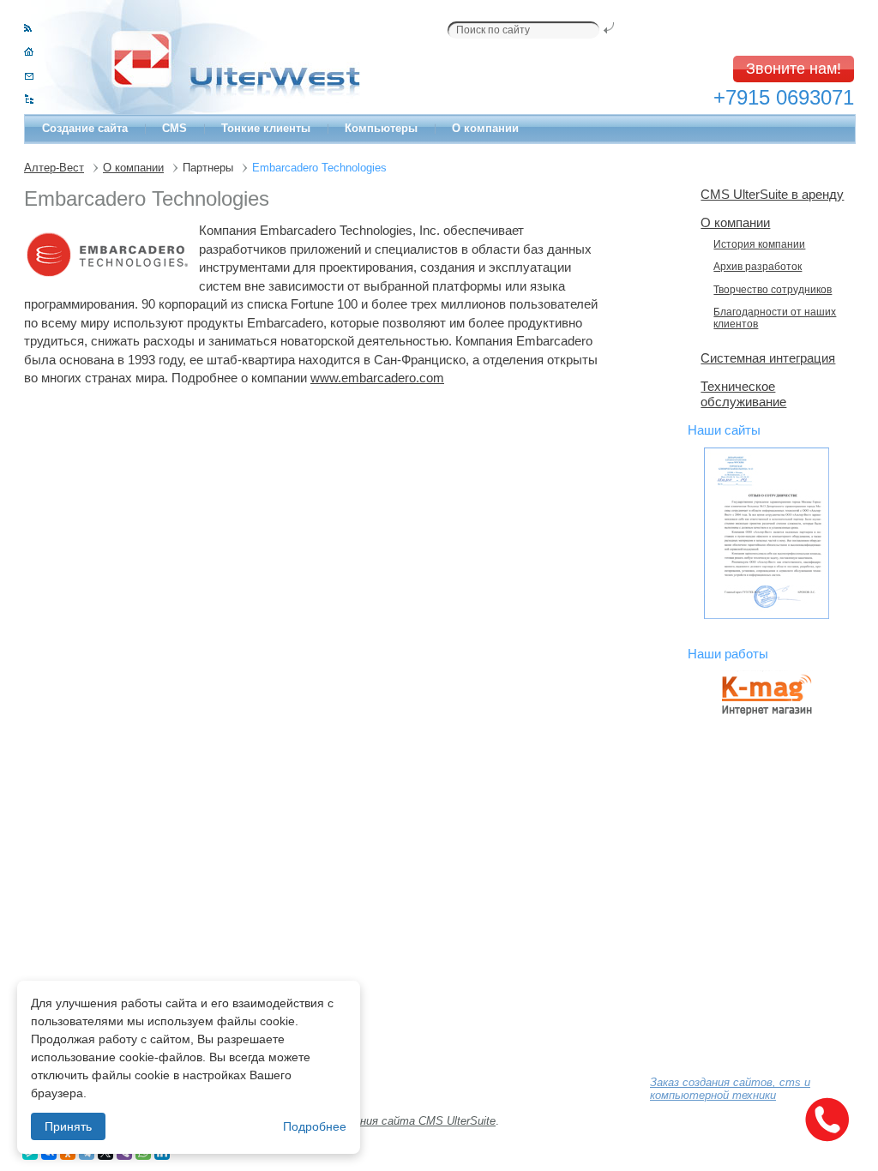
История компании (759, 244)
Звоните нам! (793, 68)
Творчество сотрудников (772, 290)
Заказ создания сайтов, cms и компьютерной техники (730, 1089)
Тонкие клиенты (265, 128)
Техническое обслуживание (743, 394)
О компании (485, 128)
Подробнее (314, 1126)
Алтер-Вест (54, 167)
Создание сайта (85, 128)
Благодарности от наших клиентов (774, 318)
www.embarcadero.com (377, 377)
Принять (68, 1126)
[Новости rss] (28, 27)
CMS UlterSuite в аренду (772, 194)
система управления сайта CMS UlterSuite (382, 1120)
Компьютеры (381, 128)
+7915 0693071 (783, 97)
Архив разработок (757, 267)
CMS (174, 128)
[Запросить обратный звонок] (826, 1119)
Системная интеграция (768, 358)
